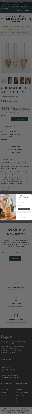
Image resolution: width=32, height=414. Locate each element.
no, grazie (24, 212)
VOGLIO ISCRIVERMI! (24, 208)
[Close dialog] (30, 194)
